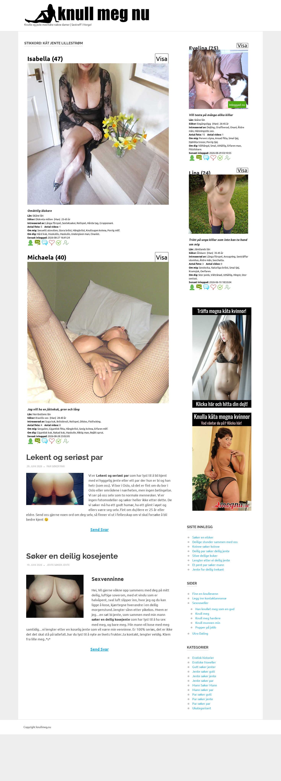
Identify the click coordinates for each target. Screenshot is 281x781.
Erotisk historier (203, 657)
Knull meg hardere (208, 618)
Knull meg (202, 613)
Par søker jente (202, 699)
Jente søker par (203, 680)
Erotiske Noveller (204, 662)
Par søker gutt (202, 694)
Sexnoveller (200, 603)
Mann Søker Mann (204, 685)
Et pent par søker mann (208, 565)
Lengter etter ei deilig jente (211, 560)
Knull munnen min (207, 622)
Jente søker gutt (203, 671)
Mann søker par (202, 690)
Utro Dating (200, 633)
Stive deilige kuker (205, 555)
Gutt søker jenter (204, 667)
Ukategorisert (201, 708)
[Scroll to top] (274, 774)
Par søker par (56, 466)
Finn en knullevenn (205, 593)
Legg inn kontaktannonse (209, 598)
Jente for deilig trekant (208, 569)
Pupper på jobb (205, 627)
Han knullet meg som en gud (214, 609)
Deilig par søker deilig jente (211, 551)
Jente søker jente (58, 564)
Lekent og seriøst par (64, 457)
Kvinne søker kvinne (206, 546)
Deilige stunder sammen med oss (215, 542)
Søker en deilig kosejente (72, 555)
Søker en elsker (202, 537)
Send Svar (99, 529)
